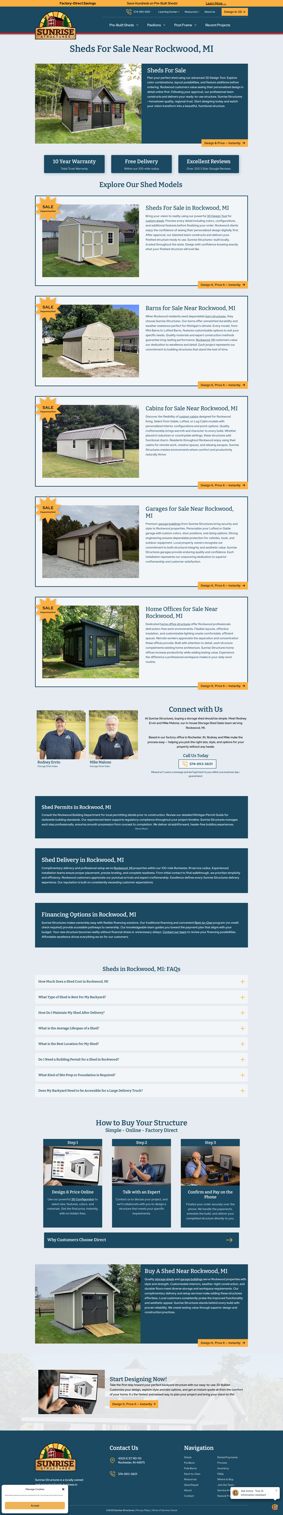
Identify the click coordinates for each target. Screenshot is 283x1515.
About (188, 1490)
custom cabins (188, 416)
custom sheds (155, 221)
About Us (209, 11)
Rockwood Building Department (79, 815)
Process (222, 1462)
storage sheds (164, 1279)
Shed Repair (191, 1485)
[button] (63, 1489)
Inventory (223, 1468)
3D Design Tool (217, 216)
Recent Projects (217, 25)
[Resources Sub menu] (198, 12)
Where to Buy (225, 1479)
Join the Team (225, 1485)
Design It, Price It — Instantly (221, 285)
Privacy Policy (143, 1510)
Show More (141, 828)
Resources (191, 11)
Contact (189, 1496)
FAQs (220, 1474)
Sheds (187, 1457)
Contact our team (175, 932)
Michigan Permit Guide (208, 815)
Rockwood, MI (205, 340)
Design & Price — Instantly (222, 143)
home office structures (175, 624)
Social (174, 1510)
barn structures (215, 316)
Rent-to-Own (204, 923)
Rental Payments (227, 1457)
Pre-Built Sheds (121, 25)
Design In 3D (233, 12)
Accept (35, 1505)
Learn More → (216, 3)
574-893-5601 (201, 764)
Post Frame (183, 25)
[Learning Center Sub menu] (178, 12)
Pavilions (154, 25)
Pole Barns (190, 1468)
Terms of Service (160, 1510)
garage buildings (169, 524)
